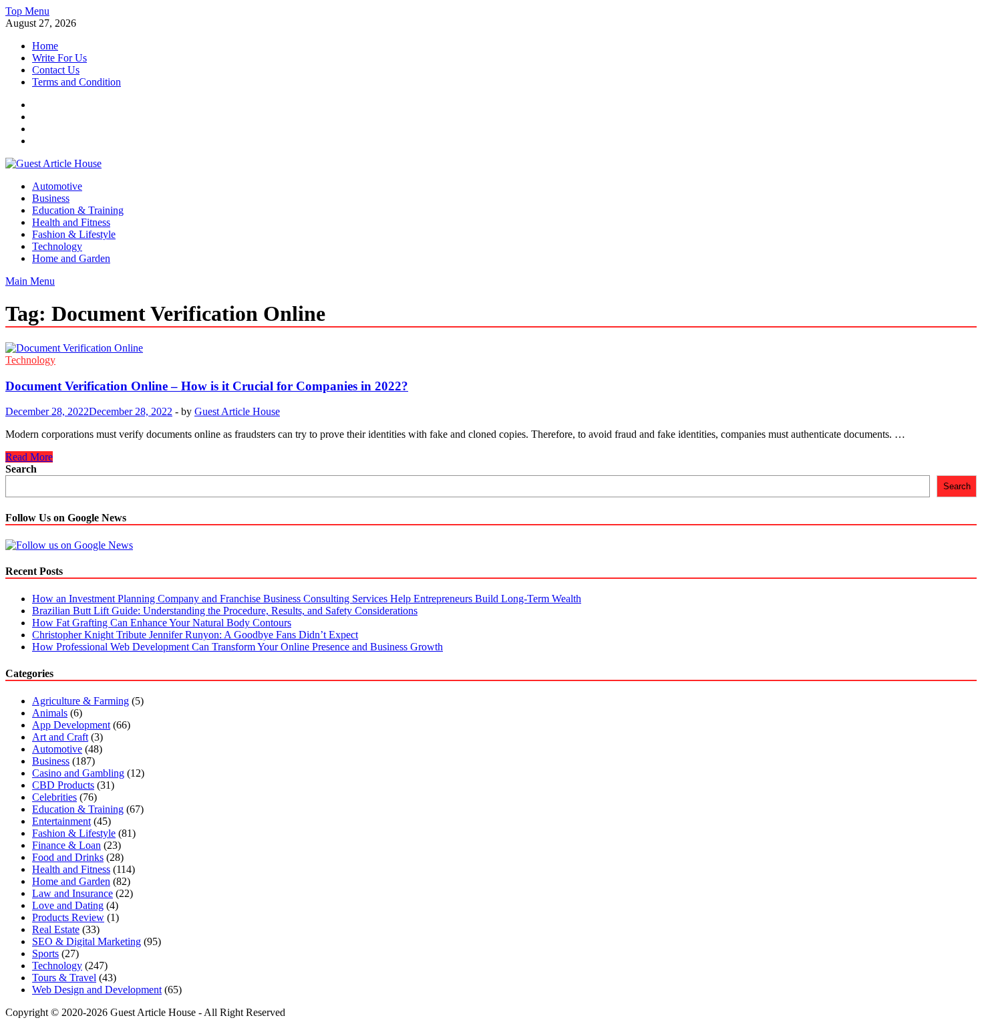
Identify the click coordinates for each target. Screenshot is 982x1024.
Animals (49, 713)
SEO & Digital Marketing (86, 941)
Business (50, 198)
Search (21, 469)
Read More (29, 457)
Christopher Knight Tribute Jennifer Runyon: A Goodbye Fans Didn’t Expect (195, 634)
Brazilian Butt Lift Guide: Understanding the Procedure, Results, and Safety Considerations (225, 610)
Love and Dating (68, 905)
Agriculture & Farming (80, 701)
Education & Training (78, 210)
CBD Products (63, 785)
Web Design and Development (97, 989)
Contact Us (55, 70)
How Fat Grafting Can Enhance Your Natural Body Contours (161, 622)
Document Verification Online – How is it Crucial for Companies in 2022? (206, 386)
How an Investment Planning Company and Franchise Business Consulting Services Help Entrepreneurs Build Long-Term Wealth (306, 598)
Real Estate (55, 929)
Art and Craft (60, 737)
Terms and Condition (76, 82)
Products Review (68, 917)
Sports (45, 953)
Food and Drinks (68, 857)
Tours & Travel (64, 977)
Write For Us (59, 57)
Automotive (57, 186)
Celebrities (54, 797)
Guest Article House (237, 411)
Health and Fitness (71, 222)
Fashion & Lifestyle (74, 234)
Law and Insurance (72, 893)
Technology (57, 246)
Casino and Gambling (78, 773)
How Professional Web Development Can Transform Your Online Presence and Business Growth (237, 646)
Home (45, 45)
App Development (71, 725)
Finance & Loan (66, 845)
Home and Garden (71, 258)
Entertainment (61, 821)
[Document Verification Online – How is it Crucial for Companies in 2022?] (491, 348)
